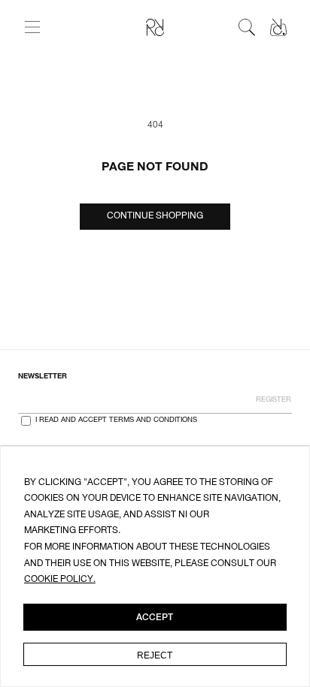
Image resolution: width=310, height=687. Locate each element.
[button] (32, 27)
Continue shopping (155, 216)
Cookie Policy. (60, 579)
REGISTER (273, 400)
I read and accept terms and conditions (116, 420)
